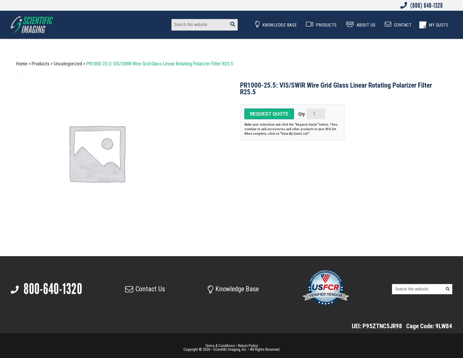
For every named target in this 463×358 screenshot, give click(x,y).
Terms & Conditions (220, 346)
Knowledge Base (237, 289)
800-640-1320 (51, 289)
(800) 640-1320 (426, 5)
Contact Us (150, 289)
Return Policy (248, 346)
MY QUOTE (438, 25)
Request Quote (269, 114)
